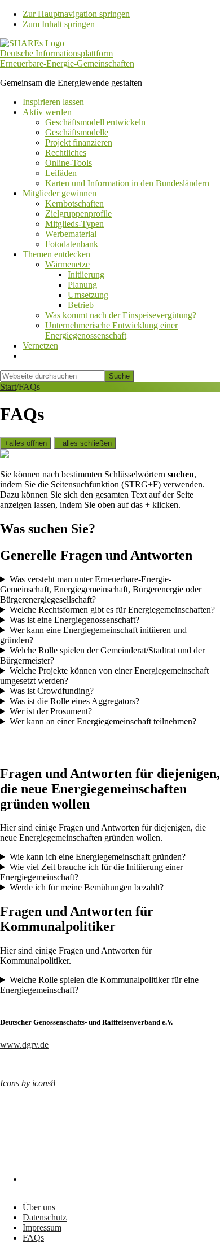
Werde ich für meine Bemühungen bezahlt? (87, 887)
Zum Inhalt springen (59, 24)
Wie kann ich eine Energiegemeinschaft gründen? (98, 857)
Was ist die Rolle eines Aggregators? (74, 701)
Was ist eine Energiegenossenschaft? (74, 620)
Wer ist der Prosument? (51, 711)
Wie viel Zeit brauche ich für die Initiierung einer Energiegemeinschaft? (91, 872)
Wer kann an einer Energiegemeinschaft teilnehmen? (103, 721)
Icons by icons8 (27, 1083)
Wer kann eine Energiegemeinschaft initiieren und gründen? (93, 635)
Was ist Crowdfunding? (52, 691)
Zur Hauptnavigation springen (76, 14)
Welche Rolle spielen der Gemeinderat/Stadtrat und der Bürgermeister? (102, 655)
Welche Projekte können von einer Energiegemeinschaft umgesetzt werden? (104, 676)
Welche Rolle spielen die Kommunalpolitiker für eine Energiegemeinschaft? (99, 985)
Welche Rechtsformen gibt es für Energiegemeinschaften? (112, 609)
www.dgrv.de (24, 1044)
